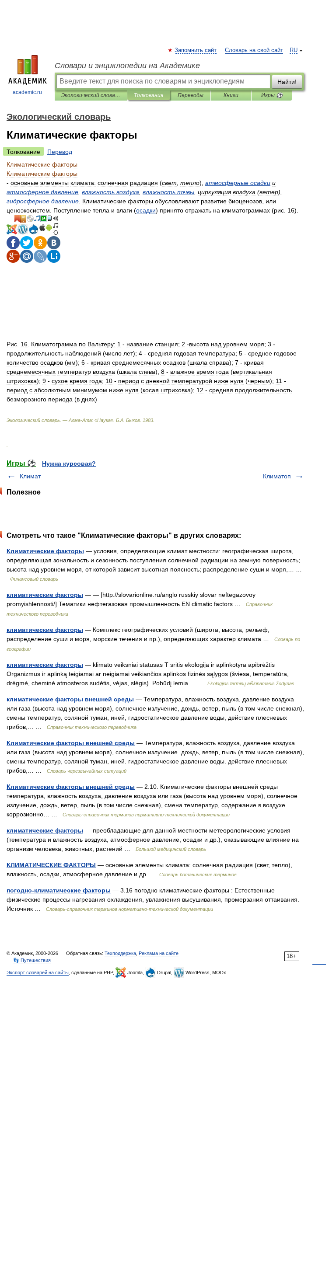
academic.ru (27, 92)
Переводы (190, 95)
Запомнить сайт (196, 50)
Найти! (287, 81)
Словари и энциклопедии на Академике (127, 65)
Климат (30, 476)
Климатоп (277, 476)
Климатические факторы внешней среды (71, 742)
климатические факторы (45, 594)
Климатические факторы (45, 550)
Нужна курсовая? (69, 463)
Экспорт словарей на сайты (38, 972)
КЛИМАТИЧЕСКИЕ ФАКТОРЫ (51, 864)
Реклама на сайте (158, 953)
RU (294, 50)
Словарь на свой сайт (254, 50)
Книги (231, 95)
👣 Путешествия (32, 960)
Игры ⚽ (272, 95)
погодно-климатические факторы (59, 890)
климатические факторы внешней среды (70, 699)
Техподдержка (120, 953)
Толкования (148, 95)
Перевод (59, 151)
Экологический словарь (90, 95)
